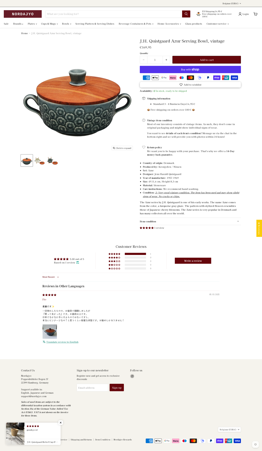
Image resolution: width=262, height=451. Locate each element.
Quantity (144, 53)
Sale (6, 23)
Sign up (116, 387)
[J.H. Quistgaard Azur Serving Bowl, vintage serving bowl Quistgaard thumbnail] (27, 160)
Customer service (217, 23)
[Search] (186, 13)
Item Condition (102, 439)
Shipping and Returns (81, 439)
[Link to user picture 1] (49, 331)
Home (24, 33)
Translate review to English (62, 341)
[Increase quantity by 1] (166, 60)
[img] (49, 294)
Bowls (66, 23)
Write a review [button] (193, 261)
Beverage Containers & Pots (135, 23)
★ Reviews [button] (259, 228)
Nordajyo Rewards (123, 439)
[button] (190, 85)
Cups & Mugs (48, 23)
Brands (17, 23)
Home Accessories (168, 23)
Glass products (193, 23)
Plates (31, 23)
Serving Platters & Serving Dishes (94, 23)
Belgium (230, 3)
